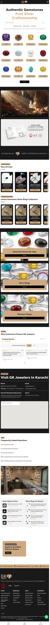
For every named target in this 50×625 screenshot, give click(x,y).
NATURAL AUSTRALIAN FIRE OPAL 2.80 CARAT (21, 186)
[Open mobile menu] (1, 2)
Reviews (39, 600)
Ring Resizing (16, 593)
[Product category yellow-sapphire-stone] (43, 71)
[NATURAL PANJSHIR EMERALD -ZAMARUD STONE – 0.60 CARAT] (35, 178)
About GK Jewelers (41, 593)
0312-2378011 (13, 386)
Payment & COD (29, 602)
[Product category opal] (18, 55)
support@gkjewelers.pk (30, 388)
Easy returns (28, 604)
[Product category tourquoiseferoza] (30, 71)
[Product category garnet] (6, 55)
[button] (7, 190)
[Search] (42, 22)
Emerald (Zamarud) (5, 593)
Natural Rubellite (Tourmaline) (14, 521)
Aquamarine (4, 605)
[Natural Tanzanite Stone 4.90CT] (5, 505)
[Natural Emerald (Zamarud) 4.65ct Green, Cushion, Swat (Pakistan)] (28, 523)
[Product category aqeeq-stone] (18, 39)
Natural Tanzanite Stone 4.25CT (14, 515)
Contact (39, 597)
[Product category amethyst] (6, 39)
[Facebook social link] (2, 614)
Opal (2, 603)
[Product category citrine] (30, 39)
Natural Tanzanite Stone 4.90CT (14, 504)
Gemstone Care (28, 597)
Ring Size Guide (28, 595)
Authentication (16, 595)
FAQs (38, 595)
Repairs (15, 600)
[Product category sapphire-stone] (6, 71)
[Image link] (6, 576)
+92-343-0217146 (19, 388)
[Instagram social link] (3, 614)
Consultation (16, 597)
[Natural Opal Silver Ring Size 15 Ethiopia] (7, 210)
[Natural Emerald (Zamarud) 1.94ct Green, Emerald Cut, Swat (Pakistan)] (28, 511)
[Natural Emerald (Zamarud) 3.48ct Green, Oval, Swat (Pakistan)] (28, 517)
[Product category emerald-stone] (43, 39)
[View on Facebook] (22, 350)
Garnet (2, 608)
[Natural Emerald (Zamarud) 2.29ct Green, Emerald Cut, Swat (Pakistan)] (7, 178)
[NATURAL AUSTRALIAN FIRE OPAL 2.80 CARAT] (21, 178)
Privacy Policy (40, 602)
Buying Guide (28, 600)
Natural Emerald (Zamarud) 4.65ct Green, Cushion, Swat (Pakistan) (37, 523)
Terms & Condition (41, 604)
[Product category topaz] (18, 71)
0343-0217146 (6, 386)
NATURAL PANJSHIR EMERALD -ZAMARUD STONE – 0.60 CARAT (35, 186)
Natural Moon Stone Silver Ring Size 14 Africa (21, 218)
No (34, 345)
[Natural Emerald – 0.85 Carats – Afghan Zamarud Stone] (5, 511)
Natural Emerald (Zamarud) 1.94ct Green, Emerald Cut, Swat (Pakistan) (39, 511)
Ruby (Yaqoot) (4, 597)
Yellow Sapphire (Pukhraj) (4, 600)
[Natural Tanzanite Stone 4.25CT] (5, 517)
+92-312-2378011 (10, 388)
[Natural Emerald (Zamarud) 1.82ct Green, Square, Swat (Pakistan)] (28, 505)
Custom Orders (16, 602)
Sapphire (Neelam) (5, 595)
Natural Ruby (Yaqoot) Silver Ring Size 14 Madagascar (35, 218)
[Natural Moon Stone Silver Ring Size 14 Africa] (21, 210)
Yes (29, 345)
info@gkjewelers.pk (29, 386)
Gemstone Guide (29, 593)
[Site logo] (24, 1)
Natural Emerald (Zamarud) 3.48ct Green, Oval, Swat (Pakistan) (37, 517)
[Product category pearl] (30, 55)
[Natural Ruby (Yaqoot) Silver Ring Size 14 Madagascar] (35, 210)
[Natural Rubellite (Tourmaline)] (5, 523)
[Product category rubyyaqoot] (43, 55)
